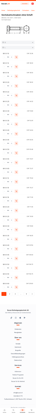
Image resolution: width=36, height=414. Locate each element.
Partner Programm (18, 375)
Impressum (18, 347)
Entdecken (18, 329)
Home (3, 10)
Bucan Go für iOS (18, 378)
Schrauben (25, 10)
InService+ (18, 371)
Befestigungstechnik (13, 10)
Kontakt (18, 344)
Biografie (18, 350)
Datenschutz (18, 360)
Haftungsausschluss (18, 357)
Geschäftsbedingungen (18, 353)
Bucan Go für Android (18, 381)
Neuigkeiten (18, 332)
